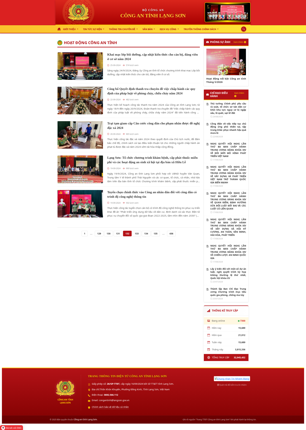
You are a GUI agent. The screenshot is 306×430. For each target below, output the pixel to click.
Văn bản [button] (147, 29)
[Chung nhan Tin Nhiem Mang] (232, 378)
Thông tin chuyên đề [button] (122, 29)
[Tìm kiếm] (243, 29)
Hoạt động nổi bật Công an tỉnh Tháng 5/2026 (226, 80)
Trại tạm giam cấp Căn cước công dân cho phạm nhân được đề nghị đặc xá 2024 (153, 125)
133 (137, 233)
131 (118, 233)
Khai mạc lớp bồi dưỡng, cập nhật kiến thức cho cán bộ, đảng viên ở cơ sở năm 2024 (152, 57)
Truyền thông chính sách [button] (200, 29)
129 (99, 233)
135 (155, 233)
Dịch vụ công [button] (168, 29)
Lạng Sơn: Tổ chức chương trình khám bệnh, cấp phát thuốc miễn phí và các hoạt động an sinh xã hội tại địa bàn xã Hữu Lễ (152, 160)
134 (146, 233)
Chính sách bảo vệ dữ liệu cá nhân (110, 406)
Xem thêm (238, 42)
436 (171, 233)
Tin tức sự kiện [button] (92, 29)
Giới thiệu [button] (69, 29)
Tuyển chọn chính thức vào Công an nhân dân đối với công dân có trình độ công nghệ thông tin (152, 194)
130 (108, 233)
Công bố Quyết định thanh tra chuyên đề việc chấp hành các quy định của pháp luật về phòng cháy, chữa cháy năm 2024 (151, 91)
